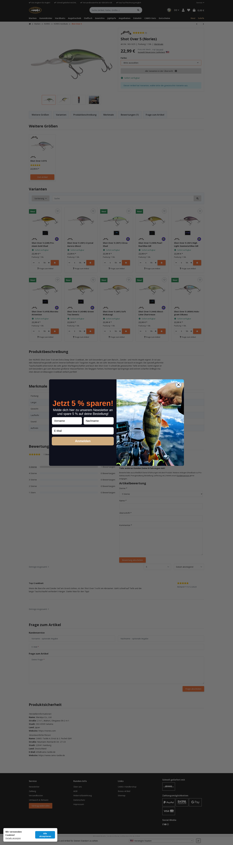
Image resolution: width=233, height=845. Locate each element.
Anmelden (83, 441)
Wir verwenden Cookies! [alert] (13, 833)
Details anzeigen (13, 838)
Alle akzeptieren (45, 835)
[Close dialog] (178, 384)
